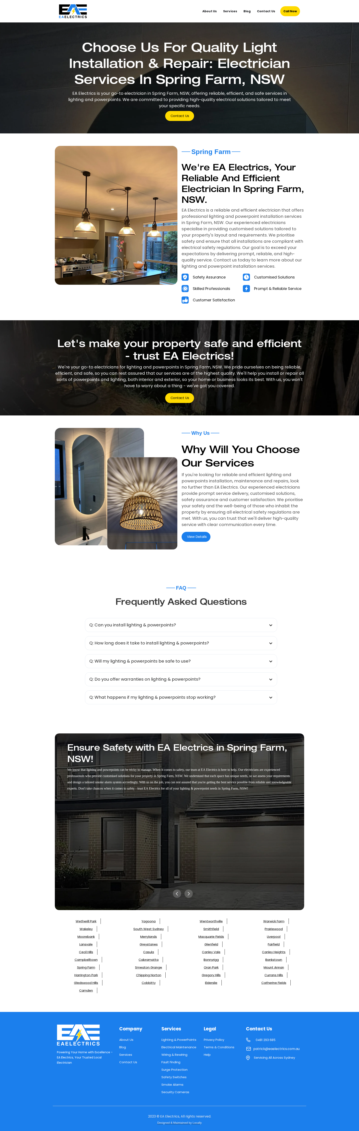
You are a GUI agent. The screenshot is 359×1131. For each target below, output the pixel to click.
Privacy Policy (214, 1039)
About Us (209, 11)
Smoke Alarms (172, 1084)
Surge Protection (174, 1069)
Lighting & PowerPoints (178, 1039)
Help (207, 1054)
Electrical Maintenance (178, 1047)
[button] (181, 625)
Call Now (290, 11)
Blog (247, 11)
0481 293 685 (265, 1040)
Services (230, 11)
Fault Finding (170, 1062)
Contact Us (266, 11)
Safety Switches (174, 1077)
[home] (76, 11)
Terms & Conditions (219, 1047)
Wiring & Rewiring (174, 1054)
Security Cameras (175, 1092)
